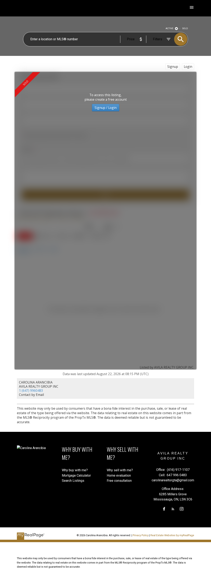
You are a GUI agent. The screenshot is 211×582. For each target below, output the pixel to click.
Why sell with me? (120, 470)
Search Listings (73, 481)
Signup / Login (106, 107)
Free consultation (119, 481)
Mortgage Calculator (76, 475)
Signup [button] (172, 66)
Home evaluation (119, 475)
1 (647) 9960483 (31, 390)
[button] (164, 509)
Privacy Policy (141, 535)
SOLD (185, 28)
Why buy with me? (75, 470)
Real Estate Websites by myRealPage (172, 535)
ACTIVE (169, 28)
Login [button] (188, 66)
